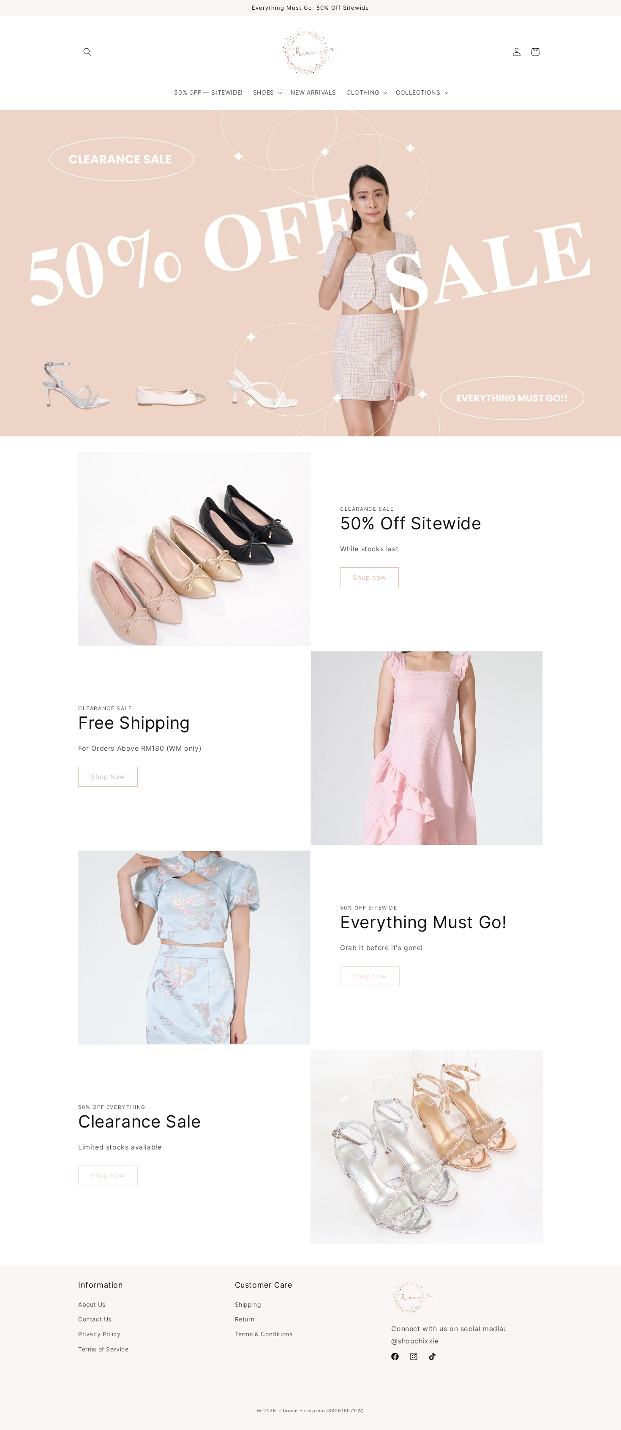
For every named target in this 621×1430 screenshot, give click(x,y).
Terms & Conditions (264, 1333)
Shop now (369, 577)
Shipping (248, 1304)
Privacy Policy (99, 1333)
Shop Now (108, 777)
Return (245, 1319)
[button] (87, 52)
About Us (92, 1304)
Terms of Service (103, 1349)
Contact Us (95, 1319)
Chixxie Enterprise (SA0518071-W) (321, 1411)
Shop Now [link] (370, 976)
